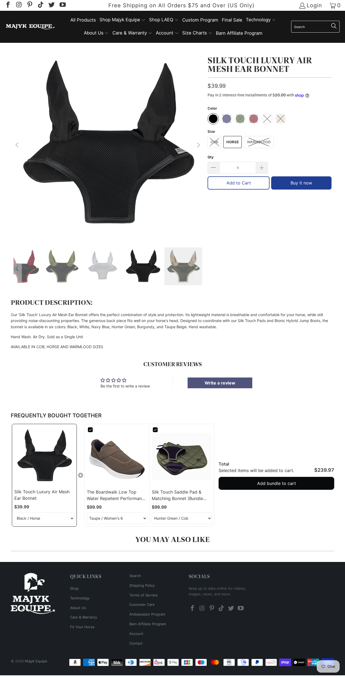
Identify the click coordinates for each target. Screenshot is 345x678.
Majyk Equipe (36, 661)
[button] (122, 20)
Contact (136, 643)
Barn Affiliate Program (147, 624)
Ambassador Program (147, 614)
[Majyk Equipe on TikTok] (40, 5)
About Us (78, 608)
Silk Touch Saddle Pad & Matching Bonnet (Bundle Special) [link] (177, 495)
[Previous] (17, 145)
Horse (232, 142)
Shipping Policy (142, 585)
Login (314, 5)
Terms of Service (143, 595)
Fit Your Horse (82, 627)
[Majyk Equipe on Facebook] (7, 5)
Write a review (220, 383)
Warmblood (259, 142)
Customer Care (142, 604)
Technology (79, 598)
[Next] (198, 145)
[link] (44, 456)
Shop (74, 588)
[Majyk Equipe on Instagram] (18, 5)
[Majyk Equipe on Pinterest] (29, 5)
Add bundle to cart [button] (276, 483)
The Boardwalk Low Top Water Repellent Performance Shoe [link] (117, 495)
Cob (214, 142)
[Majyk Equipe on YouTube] (61, 5)
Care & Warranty (83, 617)
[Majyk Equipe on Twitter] (51, 5)
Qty (211, 157)
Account (136, 633)
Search (135, 576)
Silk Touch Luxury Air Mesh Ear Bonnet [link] (42, 495)
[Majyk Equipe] (30, 27)
